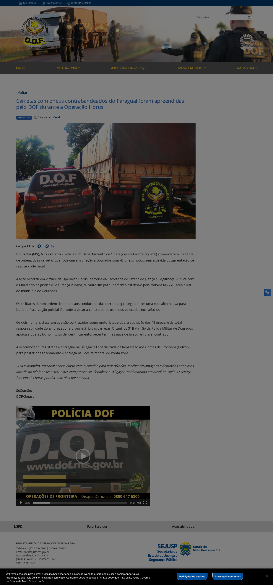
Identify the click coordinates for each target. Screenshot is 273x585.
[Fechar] (267, 576)
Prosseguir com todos (228, 576)
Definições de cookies (192, 576)
